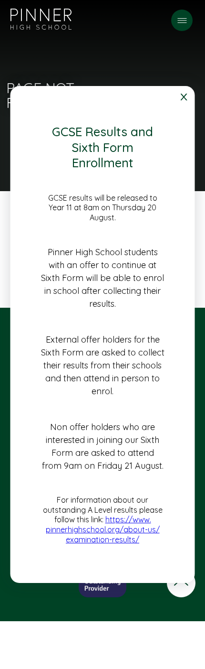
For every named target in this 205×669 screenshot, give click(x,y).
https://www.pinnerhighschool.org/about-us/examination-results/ (103, 530)
